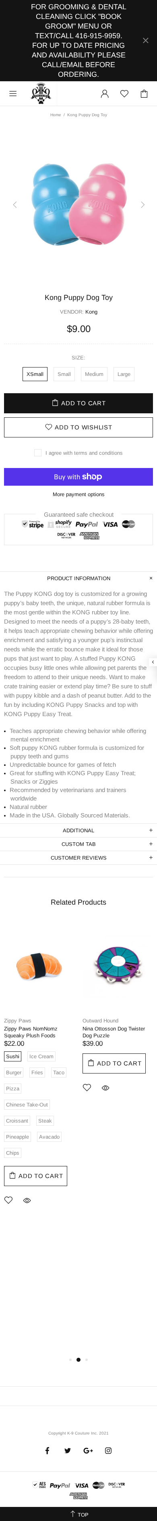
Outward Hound (100, 1021)
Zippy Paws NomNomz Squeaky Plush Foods (31, 1032)
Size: (78, 358)
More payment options (79, 494)
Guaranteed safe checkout (79, 514)
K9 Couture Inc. (41, 94)
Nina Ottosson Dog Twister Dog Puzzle (114, 1032)
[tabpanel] (39, 1073)
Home (55, 115)
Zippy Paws (17, 1021)
